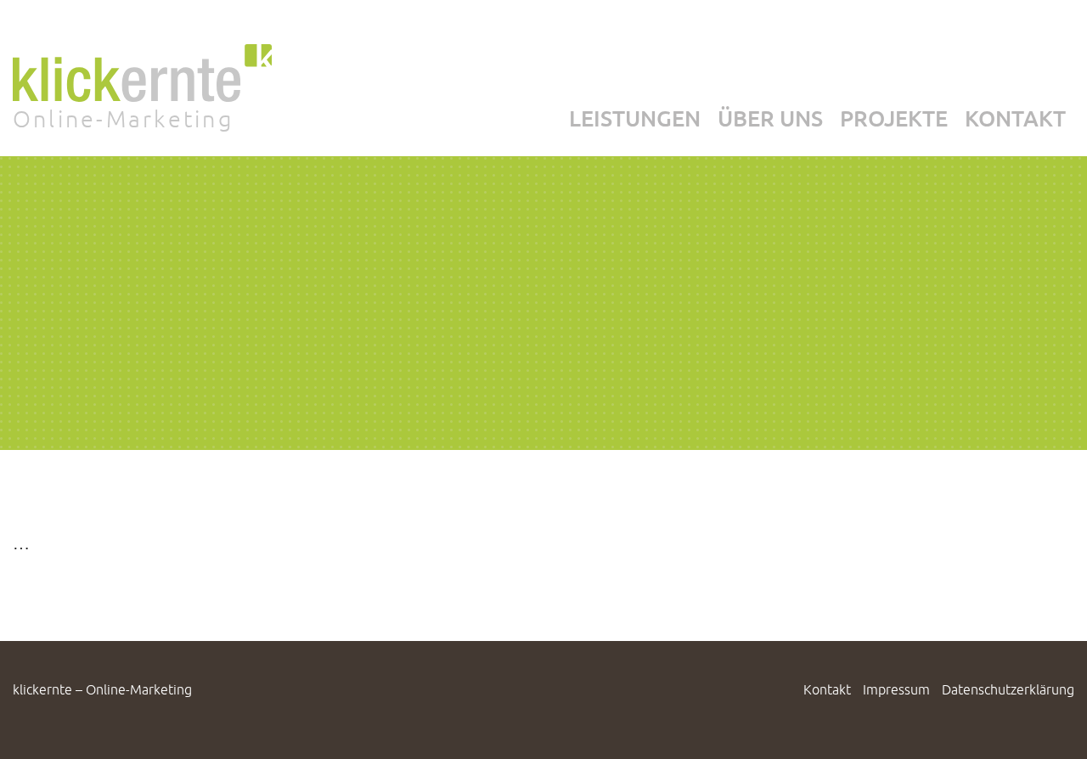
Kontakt (1015, 118)
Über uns (770, 118)
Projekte (894, 118)
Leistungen (635, 118)
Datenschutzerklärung (1008, 689)
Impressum (896, 689)
